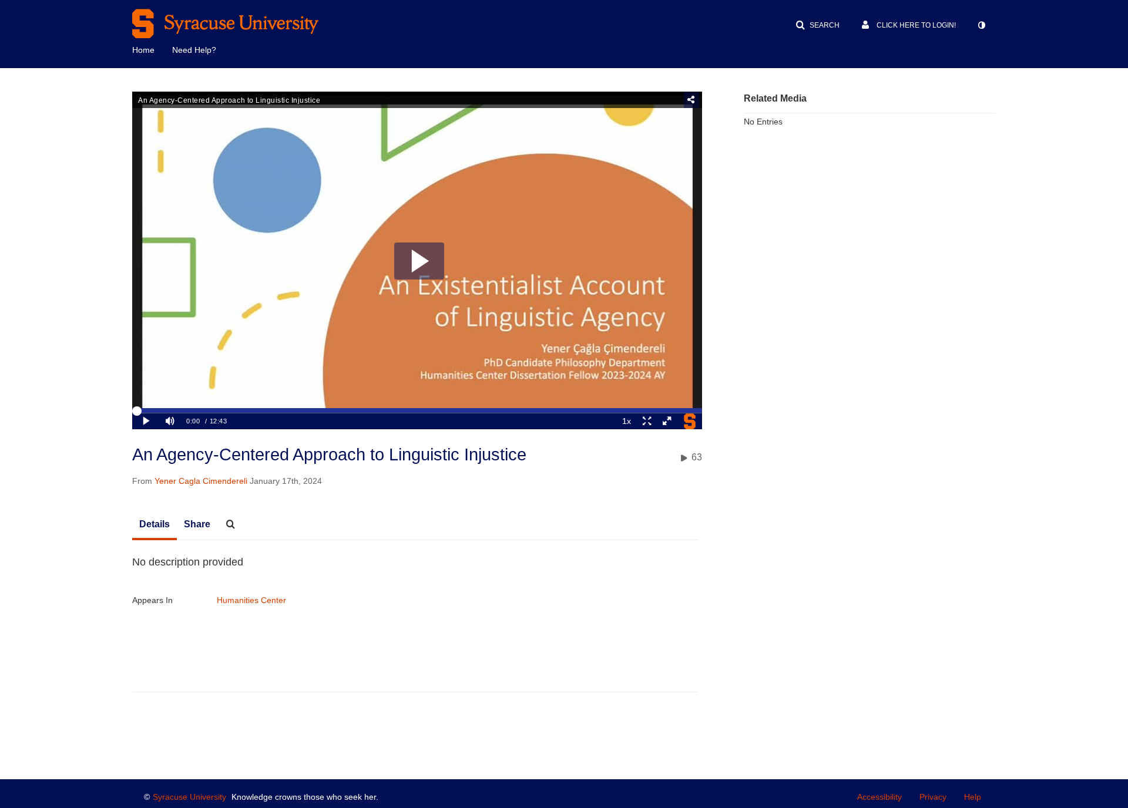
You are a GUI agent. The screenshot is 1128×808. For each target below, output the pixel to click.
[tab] (154, 525)
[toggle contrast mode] (981, 25)
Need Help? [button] (194, 50)
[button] (817, 25)
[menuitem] (152, 48)
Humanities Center (251, 600)
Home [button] (143, 50)
